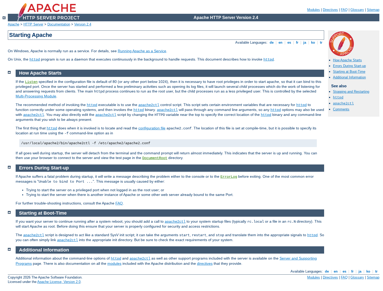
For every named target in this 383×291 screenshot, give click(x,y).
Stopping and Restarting (351, 92)
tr (321, 42)
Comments (341, 109)
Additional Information (349, 77)
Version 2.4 (82, 24)
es (289, 42)
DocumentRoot (154, 158)
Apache (13, 24)
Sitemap (373, 10)
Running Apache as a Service (142, 51)
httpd (34, 59)
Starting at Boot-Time (349, 72)
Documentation (58, 24)
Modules (313, 10)
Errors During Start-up (349, 66)
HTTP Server (33, 24)
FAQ (344, 10)
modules (114, 263)
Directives (330, 10)
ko (313, 42)
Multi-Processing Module (36, 96)
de (272, 42)
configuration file (151, 128)
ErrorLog (228, 177)
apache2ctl (343, 103)
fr (297, 42)
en (280, 42)
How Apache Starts (347, 60)
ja (304, 42)
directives (205, 263)
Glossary (357, 10)
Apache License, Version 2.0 (59, 282)
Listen (31, 82)
